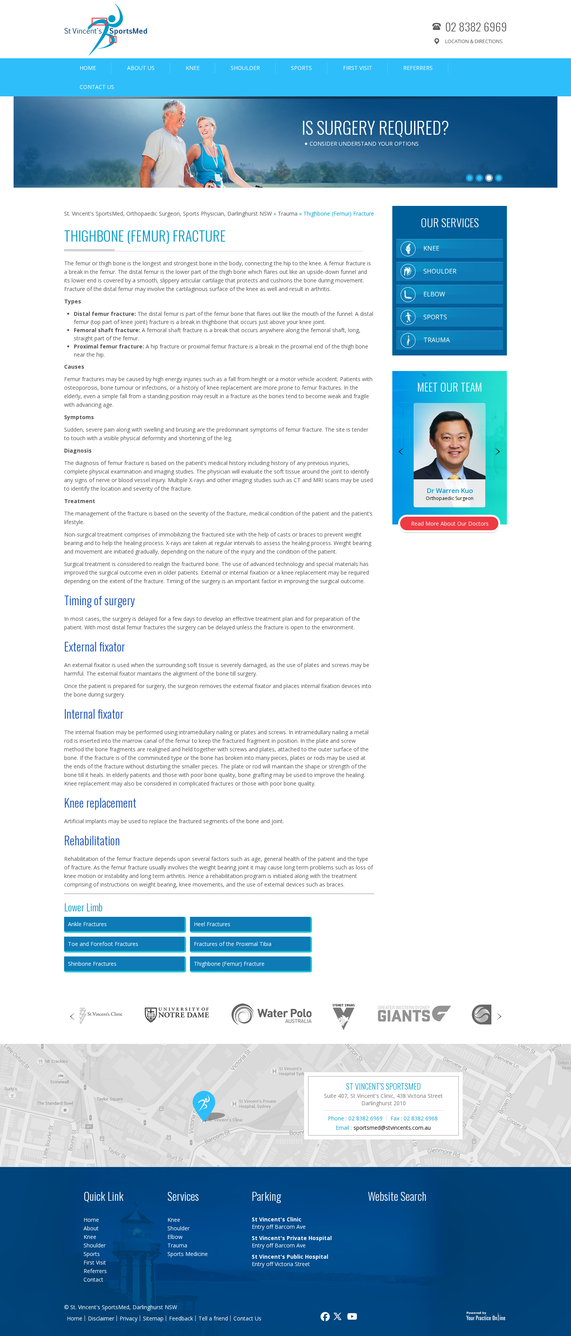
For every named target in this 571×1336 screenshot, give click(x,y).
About (91, 1228)
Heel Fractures (212, 924)
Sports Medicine (187, 1254)
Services (183, 1196)
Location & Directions (474, 41)
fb (324, 1316)
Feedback (181, 1318)
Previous (401, 452)
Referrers (418, 67)
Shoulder (245, 67)
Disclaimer (101, 1318)
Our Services (450, 222)
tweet (339, 1316)
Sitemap (153, 1318)
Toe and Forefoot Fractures (103, 944)
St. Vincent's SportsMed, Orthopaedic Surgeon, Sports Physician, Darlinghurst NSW (168, 213)
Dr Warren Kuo (450, 490)
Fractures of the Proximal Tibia (233, 944)
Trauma (288, 213)
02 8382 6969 (476, 26)
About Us (141, 67)
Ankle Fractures (87, 924)
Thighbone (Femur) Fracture (229, 963)
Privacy (129, 1318)
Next (498, 452)
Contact (93, 1279)
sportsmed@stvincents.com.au (392, 1127)
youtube (353, 1316)
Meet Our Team (449, 387)
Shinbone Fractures (92, 963)
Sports (301, 67)
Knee (193, 67)
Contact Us (97, 87)
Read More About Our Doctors (450, 523)
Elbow (434, 294)
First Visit (357, 67)
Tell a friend (213, 1318)
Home (88, 67)
